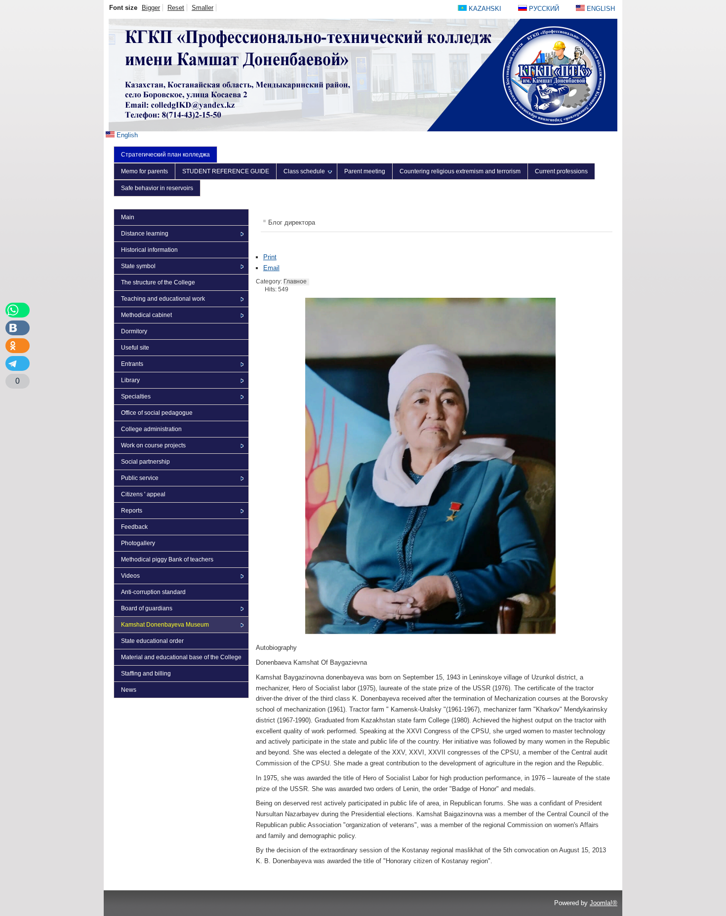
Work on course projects (153, 445)
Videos (130, 575)
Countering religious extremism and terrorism (460, 171)
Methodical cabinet (146, 315)
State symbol (138, 266)
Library (130, 380)
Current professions (561, 171)
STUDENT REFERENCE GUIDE (225, 171)
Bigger (151, 7)
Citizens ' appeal (143, 494)
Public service (140, 478)
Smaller (202, 7)
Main (127, 217)
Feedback (134, 526)
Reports (131, 510)
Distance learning (144, 233)
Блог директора (291, 222)
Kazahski (485, 8)
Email (271, 268)
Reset (175, 7)
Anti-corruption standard (153, 592)
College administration (151, 429)
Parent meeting (364, 171)
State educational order (152, 640)
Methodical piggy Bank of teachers (167, 559)
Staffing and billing (146, 673)
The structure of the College (158, 282)
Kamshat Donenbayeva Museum (165, 624)
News (128, 689)
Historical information (149, 249)
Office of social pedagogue (157, 412)
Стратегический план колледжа (165, 154)
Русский (544, 8)
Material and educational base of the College (181, 657)
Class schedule (304, 171)
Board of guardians (146, 608)
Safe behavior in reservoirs (157, 188)
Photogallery (138, 543)
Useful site (135, 347)
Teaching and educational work (163, 298)
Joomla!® (603, 903)
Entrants (132, 363)
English (126, 135)
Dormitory (134, 331)
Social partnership (145, 461)
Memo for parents (144, 171)
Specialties (136, 396)
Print (270, 257)
